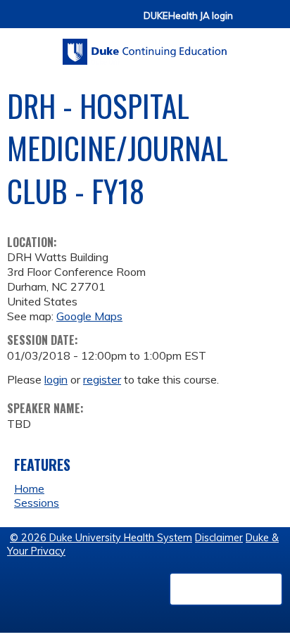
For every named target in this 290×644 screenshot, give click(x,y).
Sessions (36, 502)
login (56, 379)
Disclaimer (219, 537)
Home (29, 488)
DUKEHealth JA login (188, 15)
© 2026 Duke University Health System (101, 537)
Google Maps (89, 316)
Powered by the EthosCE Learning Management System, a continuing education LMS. (226, 589)
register (102, 379)
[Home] (145, 46)
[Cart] (249, 22)
